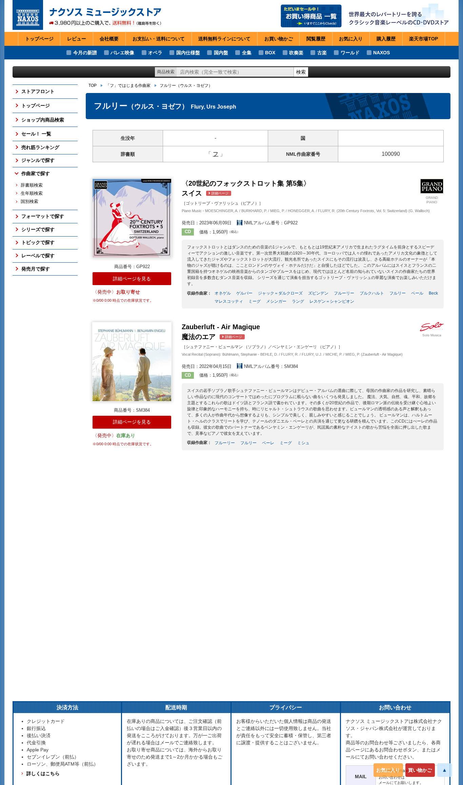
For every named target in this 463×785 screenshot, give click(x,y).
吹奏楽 (296, 52)
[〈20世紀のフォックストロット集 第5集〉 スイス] (132, 218)
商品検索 (166, 71)
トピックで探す (38, 242)
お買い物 (278, 38)
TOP (92, 85)
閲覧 (315, 38)
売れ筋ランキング (40, 147)
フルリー (186, 85)
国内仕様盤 (188, 52)
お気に (351, 38)
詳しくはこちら (43, 773)
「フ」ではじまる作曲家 (128, 85)
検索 (301, 72)
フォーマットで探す (42, 216)
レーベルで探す (38, 255)
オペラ (155, 52)
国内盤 (221, 52)
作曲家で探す (35, 173)
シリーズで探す (38, 229)
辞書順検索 (32, 185)
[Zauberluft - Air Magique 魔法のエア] (132, 361)
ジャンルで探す (38, 160)
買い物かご (420, 770)
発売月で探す (35, 269)
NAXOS (381, 52)
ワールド (350, 52)
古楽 (322, 52)
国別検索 (29, 201)
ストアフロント (38, 91)
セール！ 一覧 (36, 133)
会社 (109, 38)
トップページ (39, 38)
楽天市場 (423, 38)
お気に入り (388, 770)
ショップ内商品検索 (42, 120)
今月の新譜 (85, 52)
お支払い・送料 (159, 38)
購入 (386, 38)
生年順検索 (32, 193)
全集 (246, 52)
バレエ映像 (122, 52)
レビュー (76, 38)
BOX (270, 52)
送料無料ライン (224, 38)
